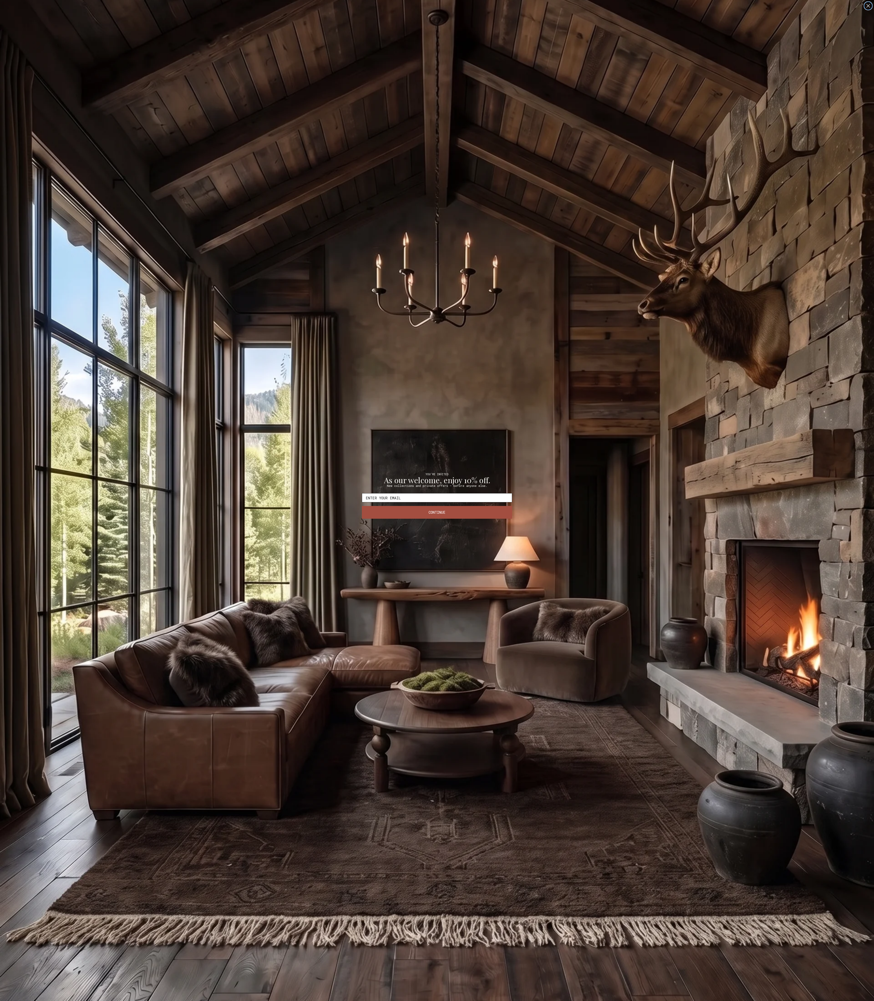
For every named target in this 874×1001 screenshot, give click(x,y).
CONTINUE (437, 512)
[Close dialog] (868, 6)
